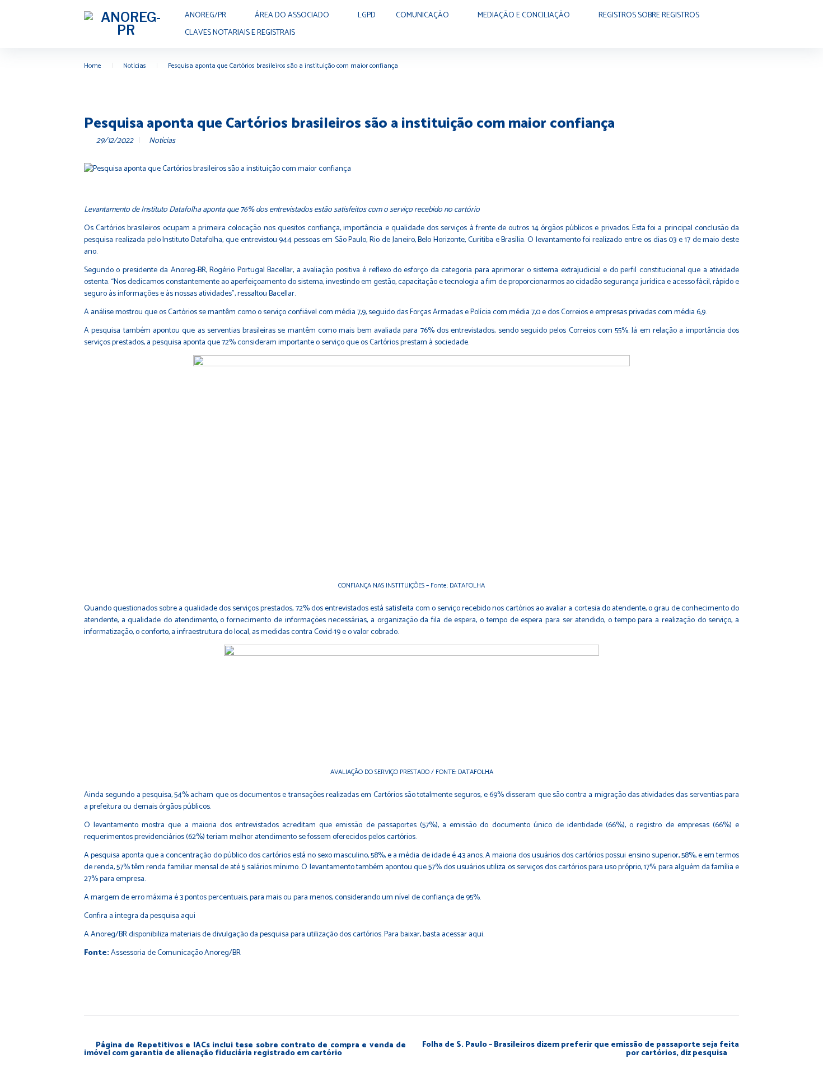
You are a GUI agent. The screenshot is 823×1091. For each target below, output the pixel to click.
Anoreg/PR (205, 15)
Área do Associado (292, 15)
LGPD (367, 15)
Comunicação (422, 15)
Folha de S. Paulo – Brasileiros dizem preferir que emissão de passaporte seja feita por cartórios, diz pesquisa (580, 1049)
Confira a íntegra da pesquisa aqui (139, 916)
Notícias (134, 65)
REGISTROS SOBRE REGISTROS (648, 15)
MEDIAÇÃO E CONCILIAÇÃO (524, 15)
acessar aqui (462, 934)
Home (92, 65)
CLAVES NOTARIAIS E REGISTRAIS (240, 32)
